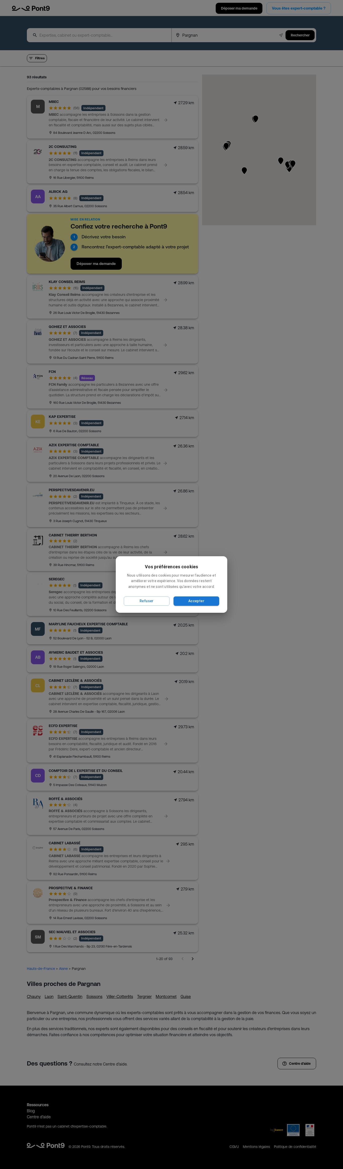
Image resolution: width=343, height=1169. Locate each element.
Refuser (147, 601)
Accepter (196, 601)
